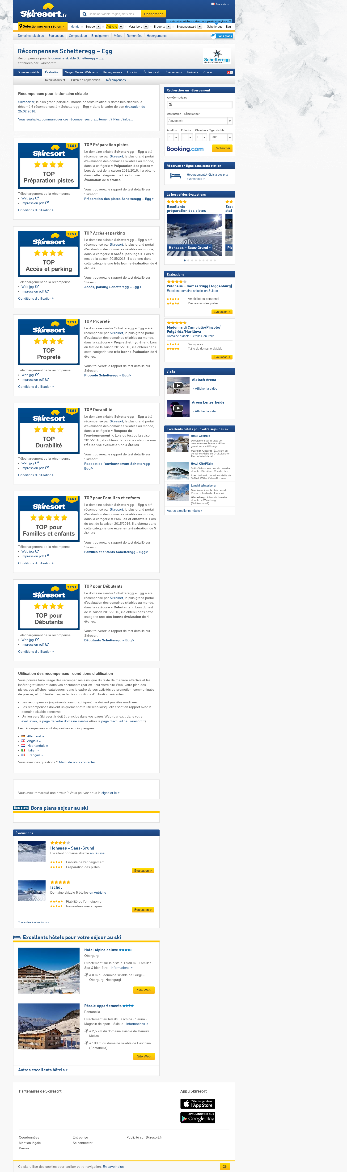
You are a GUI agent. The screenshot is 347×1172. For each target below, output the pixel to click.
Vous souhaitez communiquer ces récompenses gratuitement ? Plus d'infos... (75, 119)
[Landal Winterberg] (178, 492)
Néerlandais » (37, 745)
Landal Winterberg (203, 485)
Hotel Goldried (200, 435)
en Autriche (97, 892)
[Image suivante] (229, 231)
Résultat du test (55, 80)
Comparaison (78, 35)
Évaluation (52, 72)
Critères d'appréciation (85, 80)
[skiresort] (44, 11)
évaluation (29, 721)
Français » (34, 755)
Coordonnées (29, 1137)
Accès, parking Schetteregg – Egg (111, 287)
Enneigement (100, 35)
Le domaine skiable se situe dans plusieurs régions (198, 21)
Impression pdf (32, 203)
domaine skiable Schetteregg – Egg (78, 58)
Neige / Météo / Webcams (81, 72)
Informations (120, 968)
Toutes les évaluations (32, 922)
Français (221, 4)
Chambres (201, 130)
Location (132, 72)
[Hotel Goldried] (178, 443)
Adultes (172, 130)
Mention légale (30, 1143)
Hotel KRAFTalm (202, 463)
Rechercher (222, 148)
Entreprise (80, 1137)
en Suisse (97, 853)
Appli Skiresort (193, 1091)
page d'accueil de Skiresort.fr (123, 721)
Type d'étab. (216, 130)
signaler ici (109, 793)
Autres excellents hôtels (41, 1070)
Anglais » (33, 741)
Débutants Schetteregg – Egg (108, 640)
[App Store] (197, 1109)
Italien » (32, 750)
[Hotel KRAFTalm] (178, 470)
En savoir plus (113, 1166)
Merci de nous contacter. (77, 762)
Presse (24, 1148)
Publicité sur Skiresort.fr (144, 1137)
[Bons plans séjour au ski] (221, 36)
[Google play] (197, 1122)
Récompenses (116, 80)
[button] (185, 149)
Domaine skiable (28, 72)
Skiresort (116, 156)
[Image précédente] (170, 231)
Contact (208, 72)
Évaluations (56, 35)
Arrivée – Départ (177, 97)
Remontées (134, 35)
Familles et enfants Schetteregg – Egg (115, 552)
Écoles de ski (152, 72)
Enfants (186, 130)
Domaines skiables (31, 35)
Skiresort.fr (26, 102)
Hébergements (157, 35)
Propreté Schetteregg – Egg (106, 375)
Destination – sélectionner (183, 113)
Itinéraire (192, 72)
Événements (174, 72)
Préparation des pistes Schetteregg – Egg (117, 199)
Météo (118, 35)
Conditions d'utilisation (34, 210)
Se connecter (83, 1143)
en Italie (208, 336)
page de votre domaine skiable (65, 721)
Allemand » (35, 736)
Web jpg (27, 198)
